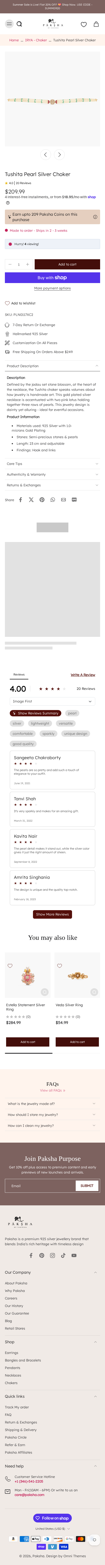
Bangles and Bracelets (23, 1360)
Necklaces (13, 1375)
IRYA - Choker (36, 40)
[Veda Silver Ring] (77, 975)
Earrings (11, 1353)
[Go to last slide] (45, 154)
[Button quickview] (45, 992)
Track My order (17, 1407)
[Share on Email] (63, 499)
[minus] (10, 264)
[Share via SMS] (74, 499)
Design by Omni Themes (66, 1556)
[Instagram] (52, 1255)
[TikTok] (63, 1255)
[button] (67, 264)
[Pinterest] (41, 1255)
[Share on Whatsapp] (52, 499)
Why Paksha (15, 1291)
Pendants (12, 1368)
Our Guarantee (17, 1313)
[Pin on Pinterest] (42, 499)
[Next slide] (59, 154)
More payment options (52, 288)
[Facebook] (31, 1255)
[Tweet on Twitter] (31, 499)
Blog (8, 1321)
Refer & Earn (15, 1445)
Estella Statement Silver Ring (25, 1007)
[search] (19, 24)
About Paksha (16, 1283)
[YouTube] (74, 1255)
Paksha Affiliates (18, 1452)
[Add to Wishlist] (10, 966)
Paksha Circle (16, 1437)
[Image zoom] (52, 99)
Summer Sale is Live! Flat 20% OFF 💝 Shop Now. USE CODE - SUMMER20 (52, 6)
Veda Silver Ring (69, 1005)
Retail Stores (15, 1328)
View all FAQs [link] (51, 1090)
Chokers (11, 1383)
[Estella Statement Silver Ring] (28, 975)
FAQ (8, 1415)
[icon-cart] (94, 24)
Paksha (38, 1556)
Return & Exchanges (21, 1422)
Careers (11, 1298)
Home (14, 40)
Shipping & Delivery (21, 1430)
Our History (14, 1306)
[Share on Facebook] (20, 499)
